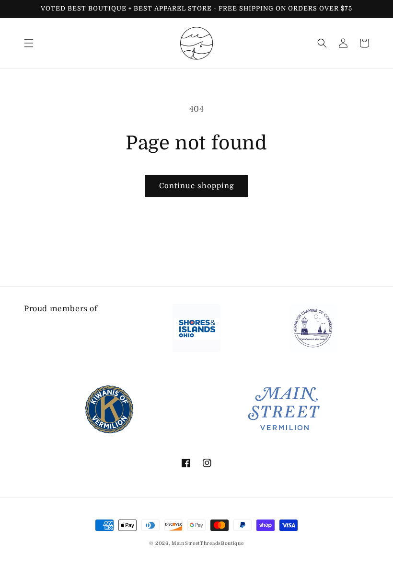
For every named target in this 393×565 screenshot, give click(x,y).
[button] (28, 43)
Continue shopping (196, 185)
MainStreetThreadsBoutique (208, 543)
